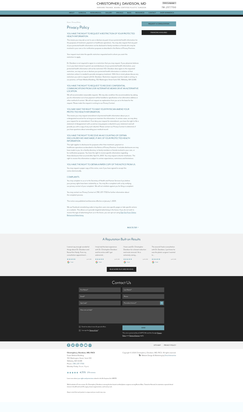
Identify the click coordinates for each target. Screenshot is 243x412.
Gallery (108, 13)
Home (69, 22)
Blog (129, 13)
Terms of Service (134, 336)
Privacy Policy (170, 345)
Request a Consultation (158, 24)
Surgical (82, 13)
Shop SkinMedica (167, 13)
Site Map (157, 345)
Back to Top (132, 227)
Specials (119, 13)
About (72, 13)
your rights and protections (85, 378)
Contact (152, 13)
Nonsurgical (95, 13)
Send (143, 328)
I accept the (85, 330)
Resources (139, 13)
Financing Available (159, 32)
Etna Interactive (170, 355)
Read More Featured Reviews (121, 269)
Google (71, 262)
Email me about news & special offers (94, 327)
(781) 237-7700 (78, 364)
